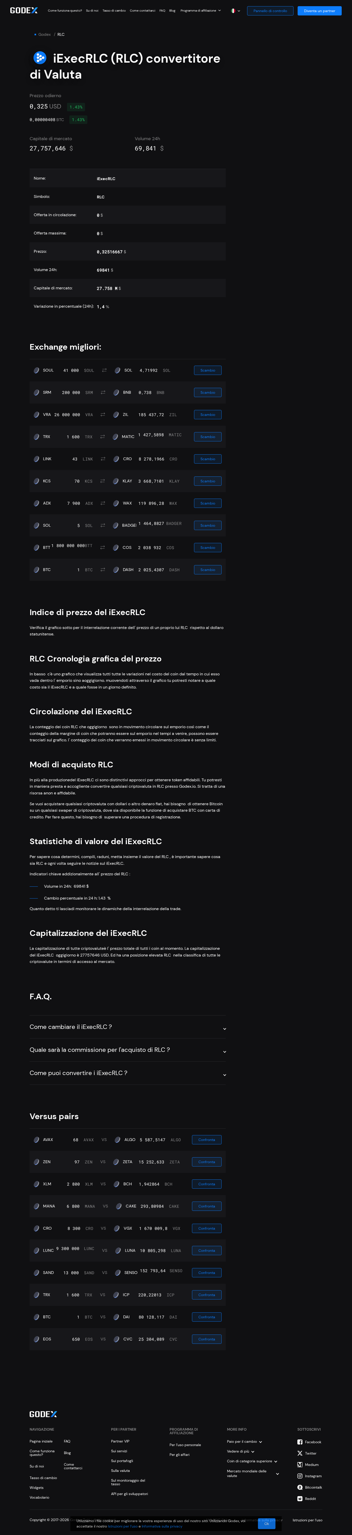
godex (44, 34)
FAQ (162, 11)
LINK (47, 459)
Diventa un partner (319, 11)
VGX (128, 1228)
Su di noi (92, 11)
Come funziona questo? (65, 11)
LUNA (130, 1250)
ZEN (47, 1162)
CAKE (131, 1206)
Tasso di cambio (114, 11)
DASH (128, 570)
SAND (48, 1273)
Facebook (313, 1442)
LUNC (48, 1250)
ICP (126, 1295)
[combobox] (201, 10)
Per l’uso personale (185, 1445)
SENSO (131, 1273)
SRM (47, 392)
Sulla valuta (120, 1470)
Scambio (207, 370)
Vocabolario (39, 1497)
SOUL (48, 370)
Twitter (310, 1453)
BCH (127, 1184)
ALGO (130, 1140)
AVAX (48, 1140)
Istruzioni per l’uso (123, 1526)
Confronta (206, 1139)
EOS (47, 1339)
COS (127, 548)
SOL (128, 370)
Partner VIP (120, 1441)
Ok (266, 1523)
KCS (47, 481)
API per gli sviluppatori (129, 1494)
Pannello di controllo (270, 11)
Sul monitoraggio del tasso (128, 1482)
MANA (49, 1206)
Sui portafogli (122, 1461)
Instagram (313, 1476)
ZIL (125, 415)
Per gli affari (179, 1454)
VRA (47, 415)
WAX (127, 503)
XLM (47, 1184)
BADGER (130, 525)
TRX (46, 437)
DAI (126, 1317)
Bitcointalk (313, 1487)
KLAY (127, 481)
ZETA (127, 1162)
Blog (172, 11)
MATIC (128, 437)
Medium (312, 1464)
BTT (46, 548)
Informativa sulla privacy (162, 1526)
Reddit (310, 1498)
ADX (47, 503)
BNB (127, 392)
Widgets (37, 1487)
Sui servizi (119, 1451)
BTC (47, 570)
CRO (127, 459)
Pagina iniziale (41, 1441)
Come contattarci (142, 11)
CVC (127, 1339)
